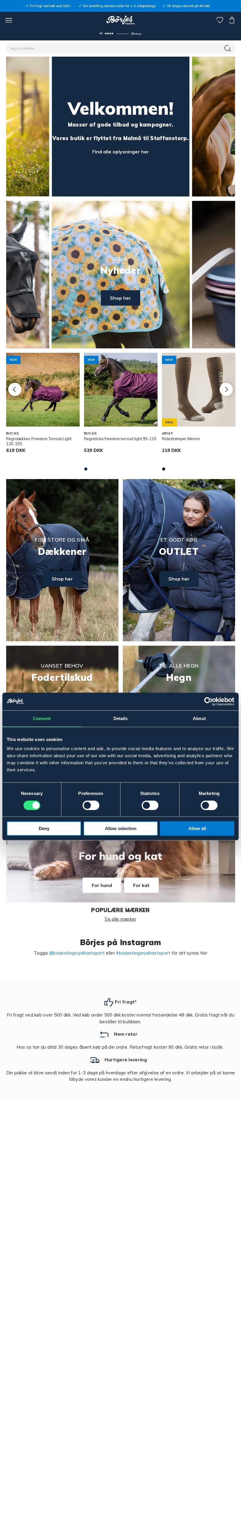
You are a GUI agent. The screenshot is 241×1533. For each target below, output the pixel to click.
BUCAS (12, 433)
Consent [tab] (42, 718)
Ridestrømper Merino (181, 438)
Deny (44, 828)
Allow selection (120, 828)
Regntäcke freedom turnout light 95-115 (120, 438)
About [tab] (199, 718)
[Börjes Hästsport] (120, 20)
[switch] (91, 805)
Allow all (197, 828)
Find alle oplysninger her (120, 152)
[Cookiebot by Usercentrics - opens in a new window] (208, 701)
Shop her (120, 298)
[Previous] (14, 389)
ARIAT (167, 433)
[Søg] (228, 48)
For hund (102, 885)
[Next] (226, 389)
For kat (141, 885)
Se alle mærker (120, 919)
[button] (120, 33)
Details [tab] (120, 718)
